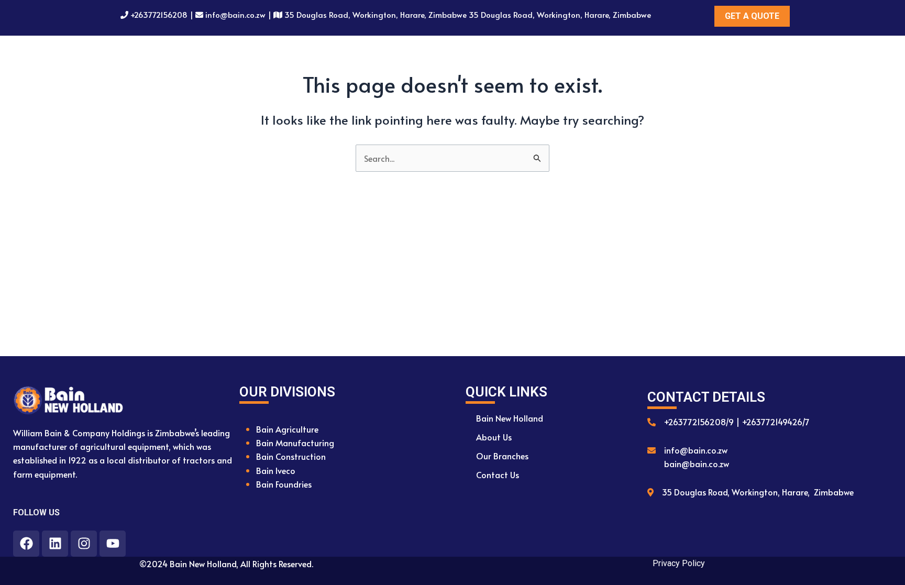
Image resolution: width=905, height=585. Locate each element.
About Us (494, 437)
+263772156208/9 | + (705, 421)
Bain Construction (291, 456)
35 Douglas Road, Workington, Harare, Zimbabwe (758, 492)
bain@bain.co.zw (696, 463)
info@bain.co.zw (235, 14)
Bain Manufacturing (295, 442)
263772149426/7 (778, 421)
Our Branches (502, 455)
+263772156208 (158, 14)
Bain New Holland (509, 418)
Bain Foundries (284, 484)
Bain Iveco (275, 470)
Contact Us (497, 474)
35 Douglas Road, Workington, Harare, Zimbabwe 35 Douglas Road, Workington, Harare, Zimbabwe (467, 14)
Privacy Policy (679, 563)
